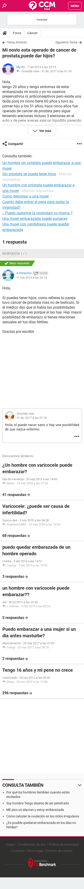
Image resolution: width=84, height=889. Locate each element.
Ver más (44, 131)
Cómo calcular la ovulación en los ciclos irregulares (42, 816)
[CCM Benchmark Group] (42, 863)
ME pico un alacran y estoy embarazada (35, 810)
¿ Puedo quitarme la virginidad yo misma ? (37, 213)
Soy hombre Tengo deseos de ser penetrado (37, 803)
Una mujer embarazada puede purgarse (34, 218)
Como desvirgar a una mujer (25, 196)
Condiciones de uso (32, 844)
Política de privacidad (63, 844)
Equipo (10, 844)
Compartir (15, 144)
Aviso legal (35, 851)
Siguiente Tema (66, 42)
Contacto (18, 851)
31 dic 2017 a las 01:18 (56, 71)
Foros (17, 33)
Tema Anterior (17, 42)
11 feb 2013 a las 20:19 (31, 277)
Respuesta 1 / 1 (14, 253)
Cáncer (32, 33)
